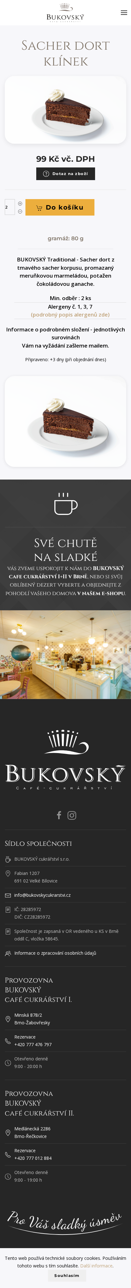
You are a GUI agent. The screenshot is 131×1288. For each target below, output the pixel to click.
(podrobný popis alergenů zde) (70, 314)
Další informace (96, 1266)
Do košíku (65, 207)
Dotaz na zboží (70, 173)
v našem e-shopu (101, 593)
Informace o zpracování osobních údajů (55, 953)
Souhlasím (67, 1275)
